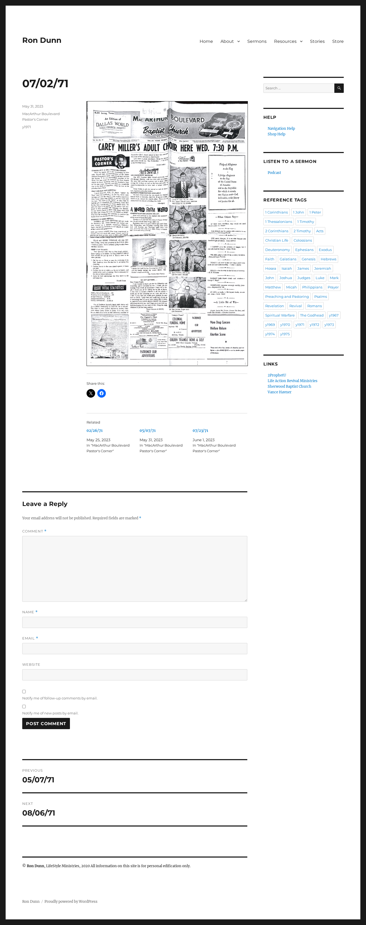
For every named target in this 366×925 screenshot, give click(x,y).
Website (31, 664)
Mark (334, 278)
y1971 (26, 127)
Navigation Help (281, 128)
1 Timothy (305, 221)
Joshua (285, 278)
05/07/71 (148, 430)
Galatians (288, 259)
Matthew (273, 287)
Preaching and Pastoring (287, 296)
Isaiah (287, 268)
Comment (34, 531)
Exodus (325, 250)
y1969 (270, 324)
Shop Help (276, 134)
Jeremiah (322, 268)
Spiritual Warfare (280, 315)
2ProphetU (277, 375)
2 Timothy (302, 231)
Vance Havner (280, 392)
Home (206, 41)
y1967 (334, 315)
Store (338, 41)
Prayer (333, 287)
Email (30, 638)
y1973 (329, 324)
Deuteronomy (277, 250)
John (269, 278)
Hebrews (328, 259)
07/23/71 (200, 430)
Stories (317, 41)
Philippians (312, 287)
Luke (320, 278)
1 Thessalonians (278, 221)
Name (30, 612)
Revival (295, 306)
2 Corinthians (276, 231)
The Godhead (312, 315)
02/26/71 (95, 430)
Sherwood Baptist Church (289, 386)
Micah (291, 287)
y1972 (314, 324)
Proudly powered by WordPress (71, 901)
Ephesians (304, 250)
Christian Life (276, 240)
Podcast (274, 172)
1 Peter (315, 212)
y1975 (285, 334)
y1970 (285, 324)
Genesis (308, 259)
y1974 (270, 334)
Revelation (274, 306)
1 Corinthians (276, 212)
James (303, 268)
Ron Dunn (41, 40)
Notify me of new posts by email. (50, 713)
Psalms (320, 296)
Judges (303, 278)
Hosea (270, 268)
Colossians (303, 240)
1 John (298, 212)
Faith (269, 259)
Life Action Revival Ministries (293, 381)
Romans (314, 306)
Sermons (257, 41)
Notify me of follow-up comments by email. (60, 698)
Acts (319, 231)
